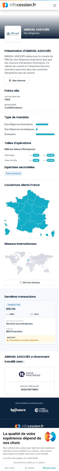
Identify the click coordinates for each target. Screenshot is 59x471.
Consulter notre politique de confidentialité (20, 458)
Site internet (18, 80)
